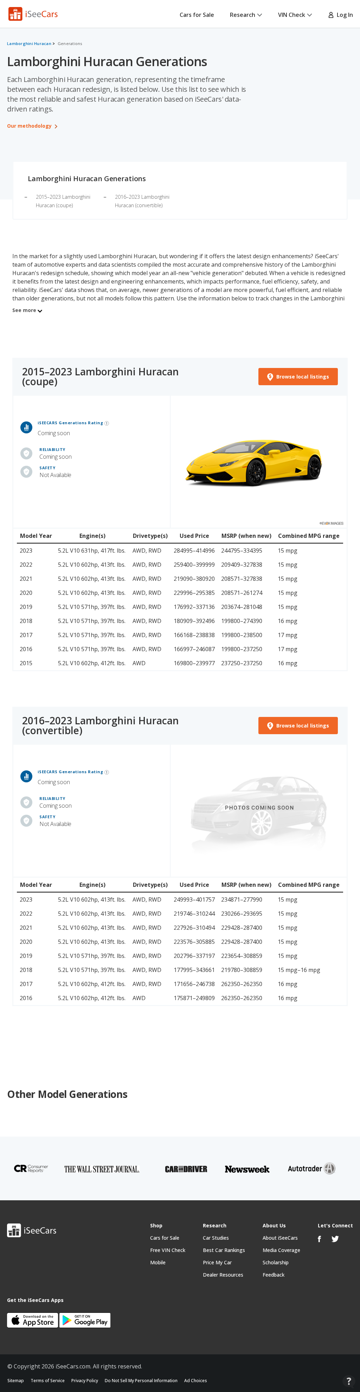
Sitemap (15, 1381)
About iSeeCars (280, 1237)
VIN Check (291, 15)
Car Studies (216, 1237)
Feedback (273, 1274)
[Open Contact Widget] (349, 1381)
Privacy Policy (84, 1381)
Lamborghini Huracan (29, 43)
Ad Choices (195, 1381)
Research (242, 15)
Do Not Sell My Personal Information (141, 1381)
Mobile (158, 1262)
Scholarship (276, 1262)
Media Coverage (281, 1250)
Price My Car (217, 1262)
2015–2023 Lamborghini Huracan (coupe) (100, 376)
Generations (70, 43)
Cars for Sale (197, 15)
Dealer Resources (223, 1274)
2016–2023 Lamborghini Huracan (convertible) (100, 725)
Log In (343, 15)
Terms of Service (48, 1381)
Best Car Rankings (224, 1250)
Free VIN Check (167, 1250)
